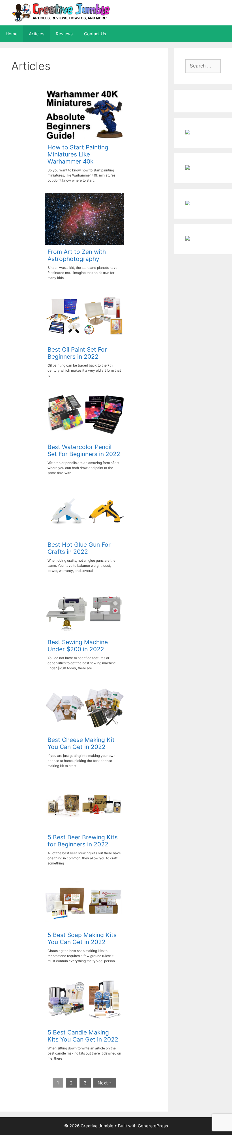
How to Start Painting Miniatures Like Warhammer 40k (78, 154)
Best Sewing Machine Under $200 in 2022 (78, 646)
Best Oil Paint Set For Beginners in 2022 (77, 353)
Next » (105, 1083)
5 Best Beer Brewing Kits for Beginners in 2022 (83, 841)
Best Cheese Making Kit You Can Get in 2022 (81, 743)
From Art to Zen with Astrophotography (77, 255)
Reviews (64, 33)
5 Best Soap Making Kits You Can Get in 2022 (82, 938)
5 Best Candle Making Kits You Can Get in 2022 (83, 1036)
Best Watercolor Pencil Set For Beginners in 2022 (84, 450)
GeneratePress (153, 1126)
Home (12, 33)
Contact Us (95, 33)
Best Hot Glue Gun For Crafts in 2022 (79, 548)
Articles (36, 33)
